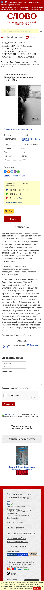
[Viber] (15, 171)
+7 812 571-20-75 (23, 9)
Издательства (25, 57)
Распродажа (10, 48)
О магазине (13, 2)
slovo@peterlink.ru (14, 518)
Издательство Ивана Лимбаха (30, 140)
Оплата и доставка (25, 2)
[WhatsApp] (18, 171)
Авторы (6, 57)
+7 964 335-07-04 (35, 9)
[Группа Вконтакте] (2, 2)
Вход (9, 37)
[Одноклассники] (8, 171)
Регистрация (17, 37)
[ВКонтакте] (5, 171)
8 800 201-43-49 (37, 7)
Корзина (33, 37)
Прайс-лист (28, 54)
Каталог (10, 522)
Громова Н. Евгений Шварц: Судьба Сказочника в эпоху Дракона (22, 468)
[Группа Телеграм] (6, 2)
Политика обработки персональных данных (17, 539)
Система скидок (12, 51)
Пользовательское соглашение (21, 532)
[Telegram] (11, 171)
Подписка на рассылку (17, 46)
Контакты (36, 2)
